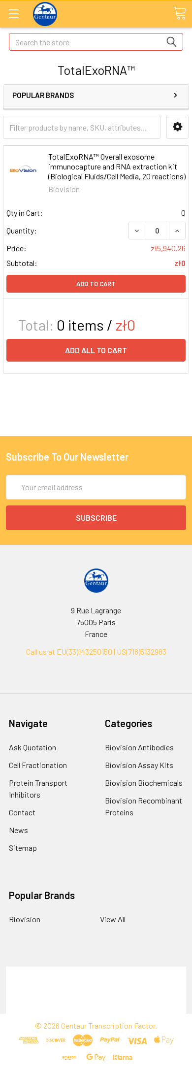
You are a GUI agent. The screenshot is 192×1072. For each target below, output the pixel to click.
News (18, 830)
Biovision (24, 919)
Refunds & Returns (96, 996)
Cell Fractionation (38, 765)
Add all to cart (96, 350)
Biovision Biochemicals (144, 782)
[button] (177, 127)
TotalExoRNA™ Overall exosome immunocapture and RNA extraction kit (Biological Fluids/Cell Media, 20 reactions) (117, 166)
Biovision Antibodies (139, 747)
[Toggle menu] (13, 13)
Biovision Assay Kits (139, 765)
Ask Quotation (32, 747)
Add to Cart (96, 284)
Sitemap (23, 847)
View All (113, 919)
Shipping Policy (96, 984)
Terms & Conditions (96, 972)
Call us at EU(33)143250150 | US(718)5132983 (96, 651)
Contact (22, 812)
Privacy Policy (96, 1007)
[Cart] (179, 13)
